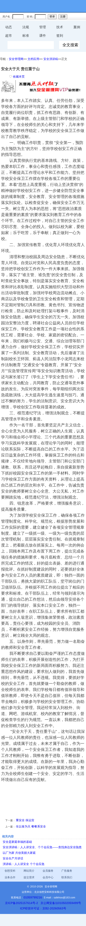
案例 (76, 27)
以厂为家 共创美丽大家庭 (19, 852)
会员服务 (48, 870)
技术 (59, 27)
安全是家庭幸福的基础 (17, 841)
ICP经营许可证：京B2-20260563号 (43, 908)
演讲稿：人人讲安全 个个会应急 (23, 864)
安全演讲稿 (50, 59)
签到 (59, 35)
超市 (8, 35)
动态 (8, 27)
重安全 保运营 (25, 820)
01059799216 (33, 897)
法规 (25, 27)
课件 (42, 35)
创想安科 (10, 870)
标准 (25, 35)
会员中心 (48, 877)
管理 (42, 27)
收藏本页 (19, 76)
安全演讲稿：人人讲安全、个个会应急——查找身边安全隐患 (42, 847)
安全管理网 (16, 59)
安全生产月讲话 (13, 858)
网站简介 (29, 870)
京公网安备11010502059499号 (60, 903)
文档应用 (33, 59)
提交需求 (29, 877)
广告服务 (66, 870)
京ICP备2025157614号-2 (21, 903)
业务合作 (10, 877)
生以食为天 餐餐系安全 (31, 826)
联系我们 (66, 877)
